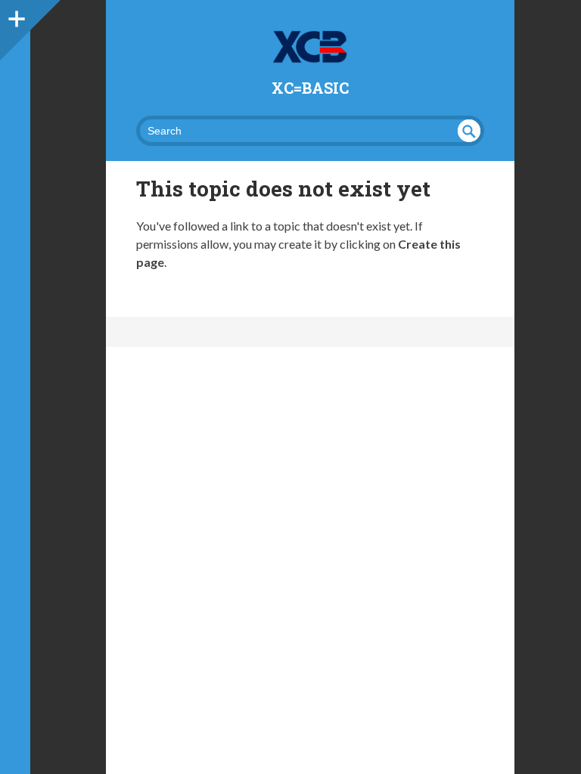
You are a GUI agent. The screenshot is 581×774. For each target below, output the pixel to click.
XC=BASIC (310, 88)
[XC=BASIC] (310, 46)
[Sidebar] (15, 15)
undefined (469, 130)
